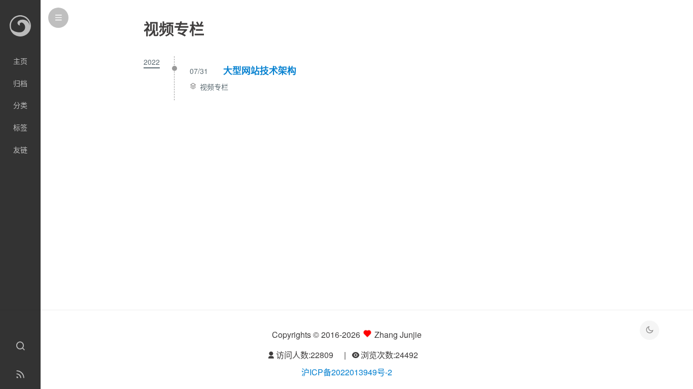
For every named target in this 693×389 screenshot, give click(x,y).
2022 (152, 62)
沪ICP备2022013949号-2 (346, 372)
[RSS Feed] (20, 375)
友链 (20, 149)
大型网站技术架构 (259, 70)
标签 (20, 127)
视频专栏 (214, 87)
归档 (20, 83)
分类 (20, 105)
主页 (20, 61)
